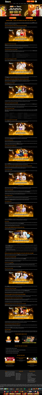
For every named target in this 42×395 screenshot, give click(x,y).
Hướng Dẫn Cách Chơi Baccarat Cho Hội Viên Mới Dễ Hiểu (9, 363)
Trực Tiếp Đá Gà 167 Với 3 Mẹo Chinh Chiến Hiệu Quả (32, 363)
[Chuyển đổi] (5, 348)
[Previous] (1, 10)
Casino (17, 3)
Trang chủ (11, 3)
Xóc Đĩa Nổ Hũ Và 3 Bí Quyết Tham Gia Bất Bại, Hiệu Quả (21, 358)
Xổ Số (27, 3)
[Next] (40, 10)
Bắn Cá (14, 3)
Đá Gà (20, 3)
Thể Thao (24, 3)
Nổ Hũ (22, 3)
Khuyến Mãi (30, 3)
